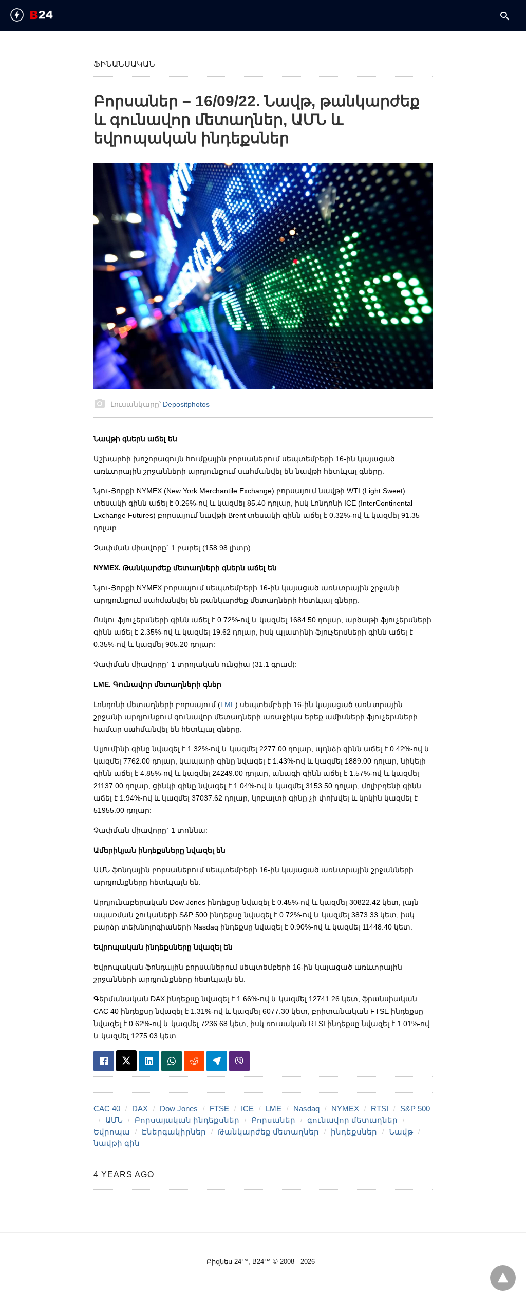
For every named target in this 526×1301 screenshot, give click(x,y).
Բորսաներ (273, 1120)
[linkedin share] (149, 1061)
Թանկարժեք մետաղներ (268, 1131)
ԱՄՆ (114, 1120)
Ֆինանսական (124, 64)
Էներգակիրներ (174, 1131)
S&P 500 (415, 1108)
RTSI (379, 1108)
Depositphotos (186, 404)
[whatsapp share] (171, 1061)
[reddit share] (194, 1061)
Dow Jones (179, 1108)
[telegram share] (216, 1061)
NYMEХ (345, 1108)
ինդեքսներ (354, 1131)
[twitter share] (126, 1060)
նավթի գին (116, 1143)
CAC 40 (106, 1108)
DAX (140, 1108)
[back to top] (503, 1278)
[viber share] (239, 1061)
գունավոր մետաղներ (352, 1120)
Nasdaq (306, 1108)
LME (227, 704)
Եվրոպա (111, 1131)
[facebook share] (103, 1061)
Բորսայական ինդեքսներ (187, 1120)
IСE (247, 1108)
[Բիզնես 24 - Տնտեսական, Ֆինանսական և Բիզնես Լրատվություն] (49, 15)
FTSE (219, 1108)
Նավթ (401, 1131)
